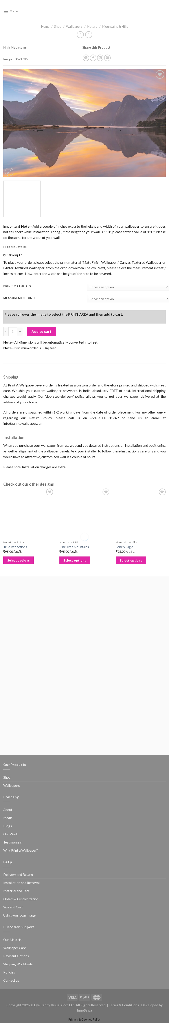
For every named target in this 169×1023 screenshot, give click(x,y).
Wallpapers (74, 26)
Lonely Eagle (123, 610)
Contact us (11, 914)
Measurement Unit (19, 307)
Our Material (12, 873)
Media (8, 752)
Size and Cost (13, 841)
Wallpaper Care (14, 881)
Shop (57, 26)
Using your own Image (19, 849)
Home (45, 26)
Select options (18, 624)
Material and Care (16, 825)
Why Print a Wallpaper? (20, 784)
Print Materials (17, 296)
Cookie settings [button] (18, 1013)
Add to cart (41, 388)
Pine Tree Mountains (73, 610)
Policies (9, 906)
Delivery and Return (18, 808)
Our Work (10, 768)
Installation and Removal (21, 816)
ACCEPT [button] (40, 1013)
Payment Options (16, 889)
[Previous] (12, 126)
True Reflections (15, 610)
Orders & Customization (21, 833)
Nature (92, 26)
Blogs (7, 760)
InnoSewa (84, 944)
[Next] (157, 126)
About (7, 743)
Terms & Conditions (124, 939)
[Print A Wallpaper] (84, 11)
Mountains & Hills (115, 26)
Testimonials (12, 776)
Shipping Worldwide (18, 898)
